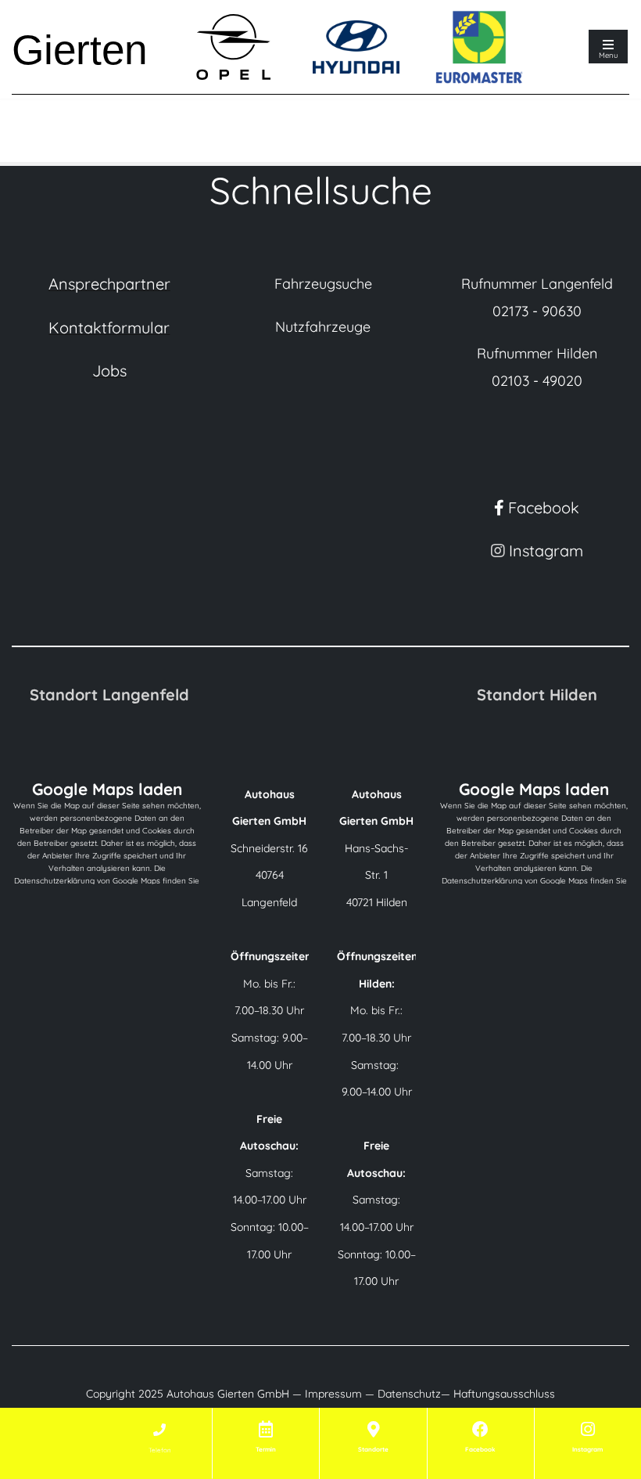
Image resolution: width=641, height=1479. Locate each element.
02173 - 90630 (537, 311)
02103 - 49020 (537, 381)
